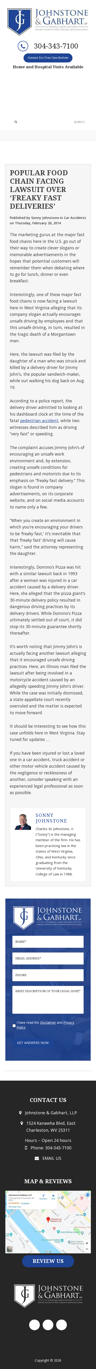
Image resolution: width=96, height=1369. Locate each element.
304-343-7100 (56, 46)
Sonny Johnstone (51, 818)
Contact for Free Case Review (48, 57)
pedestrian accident (39, 420)
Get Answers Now (33, 1042)
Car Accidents (75, 217)
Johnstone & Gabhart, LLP (48, 22)
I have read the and (45, 1025)
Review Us (48, 1261)
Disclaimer (48, 1022)
